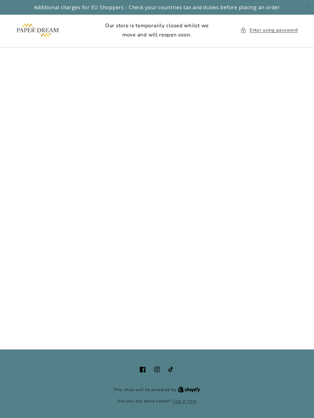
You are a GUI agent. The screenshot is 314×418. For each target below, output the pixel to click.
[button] (269, 30)
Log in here (185, 401)
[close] (307, 6)
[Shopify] (189, 390)
